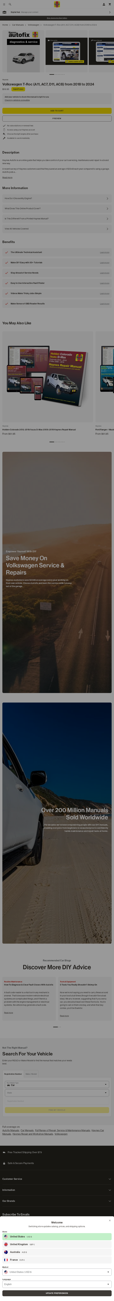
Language (6, 1279)
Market (5, 1267)
